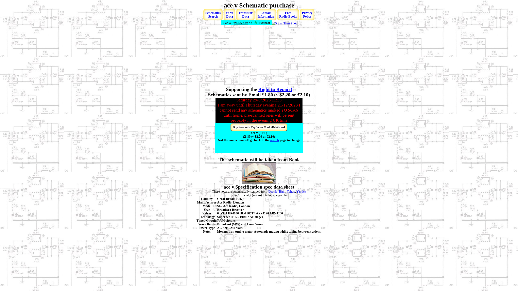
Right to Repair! (275, 89)
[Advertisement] (259, 56)
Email (235, 151)
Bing (282, 191)
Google (272, 191)
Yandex (301, 191)
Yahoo (291, 191)
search (274, 140)
